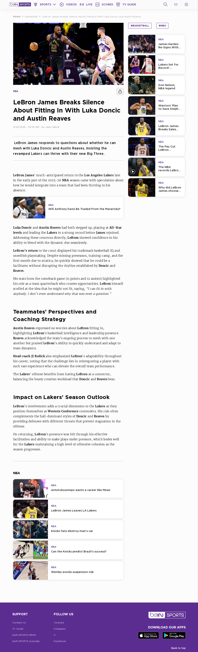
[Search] (165, 4)
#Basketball (140, 25)
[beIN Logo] (20, 4)
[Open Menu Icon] (186, 4)
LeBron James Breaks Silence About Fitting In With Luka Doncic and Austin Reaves (91, 16)
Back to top (178, 648)
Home (16, 16)
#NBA (162, 25)
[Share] (120, 91)
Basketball (31, 16)
